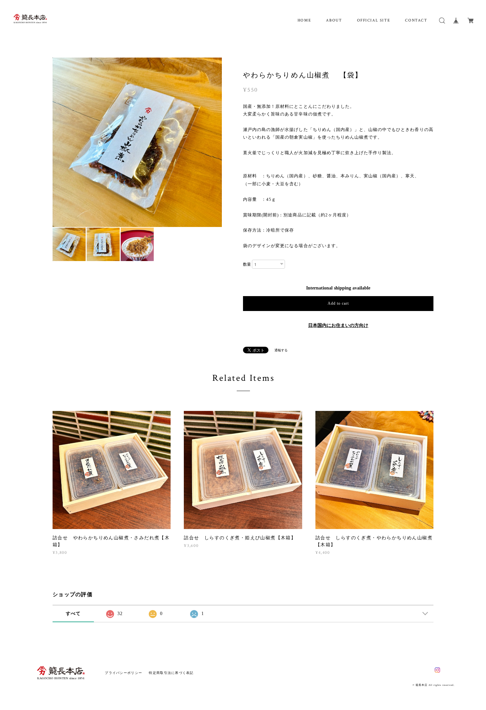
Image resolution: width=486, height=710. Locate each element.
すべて (73, 613)
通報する (281, 350)
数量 (247, 264)
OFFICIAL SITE (373, 20)
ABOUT (334, 20)
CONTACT (416, 20)
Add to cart (338, 303)
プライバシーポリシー (123, 673)
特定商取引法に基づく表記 (171, 673)
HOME (304, 20)
